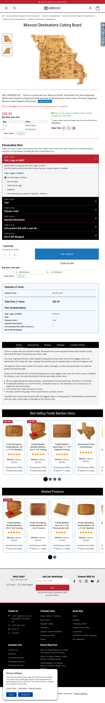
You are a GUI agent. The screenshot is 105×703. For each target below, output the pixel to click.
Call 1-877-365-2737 (18, 579)
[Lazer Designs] (52, 8)
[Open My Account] (90, 8)
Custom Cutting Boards (51, 16)
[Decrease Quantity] (4, 255)
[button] (7, 39)
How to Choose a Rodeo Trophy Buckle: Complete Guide (53, 657)
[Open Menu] (6, 8)
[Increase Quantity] (14, 255)
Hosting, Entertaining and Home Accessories (23, 16)
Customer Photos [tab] (77, 345)
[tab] (45, 479)
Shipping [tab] (61, 345)
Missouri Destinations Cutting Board (42, 19)
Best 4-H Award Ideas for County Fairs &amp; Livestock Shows (54, 651)
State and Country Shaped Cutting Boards (78, 16)
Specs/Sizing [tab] (33, 345)
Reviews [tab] (47, 345)
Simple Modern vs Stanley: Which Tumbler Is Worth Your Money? (53, 666)
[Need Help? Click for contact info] (103, 34)
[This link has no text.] (64, 128)
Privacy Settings (80, 693)
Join (52, 588)
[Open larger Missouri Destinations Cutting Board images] (59, 58)
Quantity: (9, 246)
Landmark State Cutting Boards (14, 19)
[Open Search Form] (14, 8)
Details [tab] (19, 345)
